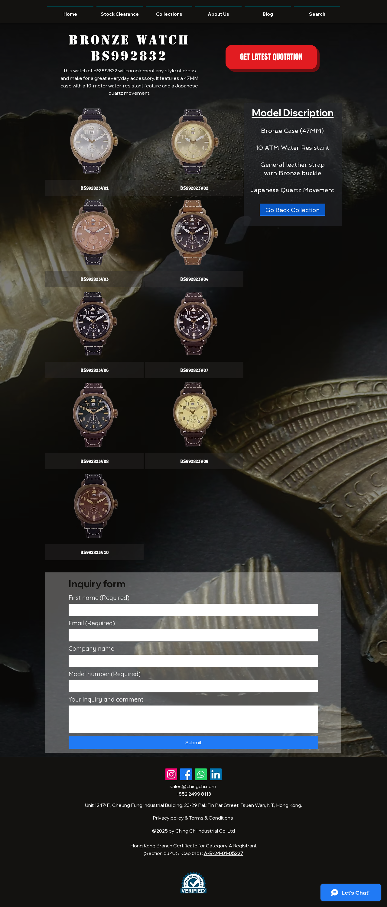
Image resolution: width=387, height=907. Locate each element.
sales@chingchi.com (193, 786)
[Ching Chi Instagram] (171, 774)
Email (92, 623)
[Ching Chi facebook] (186, 774)
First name (99, 597)
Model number (105, 674)
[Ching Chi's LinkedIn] (216, 774)
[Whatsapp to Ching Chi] (201, 774)
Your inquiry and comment (106, 699)
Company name (91, 648)
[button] (94, 151)
